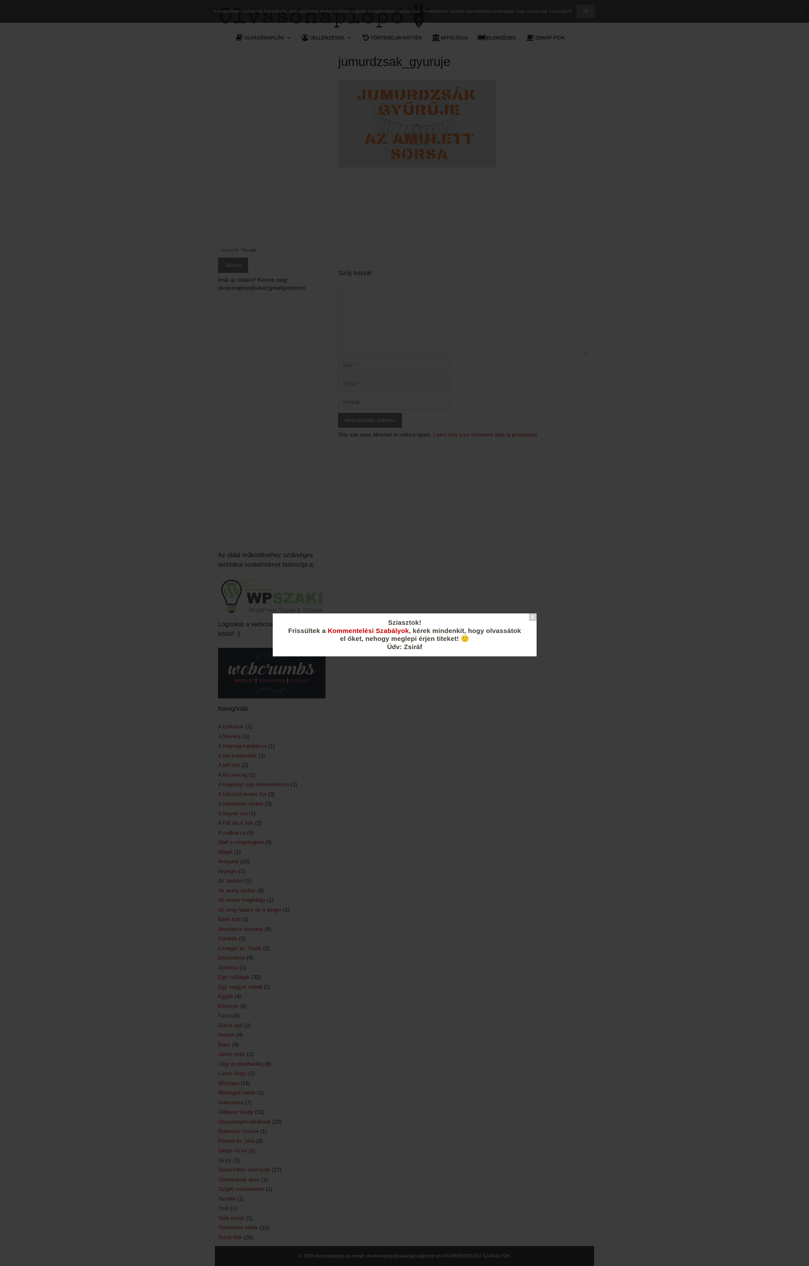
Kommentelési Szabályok (368, 631)
